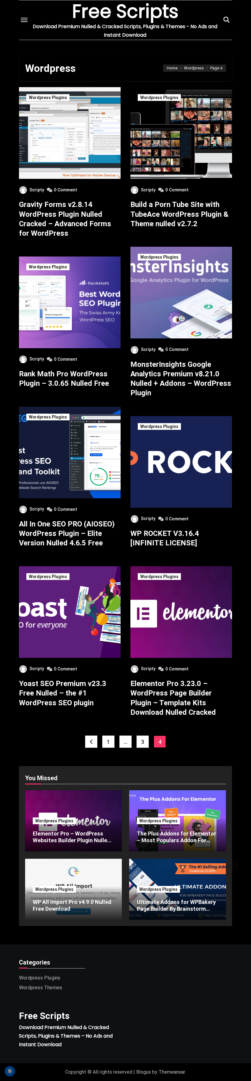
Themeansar (172, 1072)
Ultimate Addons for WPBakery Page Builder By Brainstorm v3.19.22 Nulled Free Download (176, 908)
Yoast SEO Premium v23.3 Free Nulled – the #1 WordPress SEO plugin (62, 693)
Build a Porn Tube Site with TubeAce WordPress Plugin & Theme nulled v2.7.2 (179, 214)
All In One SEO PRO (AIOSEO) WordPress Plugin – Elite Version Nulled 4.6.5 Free (67, 533)
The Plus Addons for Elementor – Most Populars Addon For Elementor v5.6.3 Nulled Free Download (176, 843)
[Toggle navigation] (24, 20)
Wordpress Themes (40, 988)
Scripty (36, 189)
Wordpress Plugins (48, 97)
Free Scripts (44, 1015)
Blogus (143, 1072)
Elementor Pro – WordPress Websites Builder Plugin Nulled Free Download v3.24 (71, 840)
